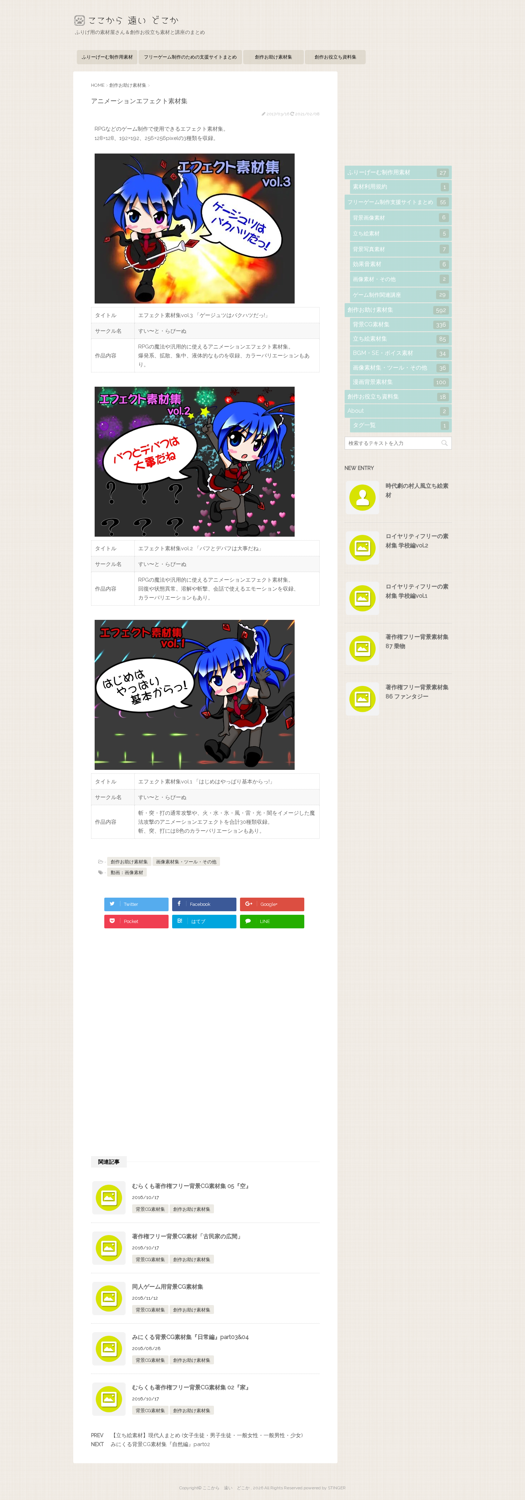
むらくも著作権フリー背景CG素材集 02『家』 (191, 1387)
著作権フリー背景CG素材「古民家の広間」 (187, 1236)
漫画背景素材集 (399, 382)
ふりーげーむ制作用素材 (107, 57)
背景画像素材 (399, 217)
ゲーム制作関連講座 (399, 294)
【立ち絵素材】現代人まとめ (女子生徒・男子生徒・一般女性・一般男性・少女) (207, 1435)
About (397, 411)
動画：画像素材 (127, 872)
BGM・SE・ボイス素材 (399, 353)
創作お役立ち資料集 (335, 57)
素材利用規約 (399, 186)
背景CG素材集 (150, 1209)
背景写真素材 (399, 249)
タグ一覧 (399, 425)
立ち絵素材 (399, 233)
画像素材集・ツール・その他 (186, 861)
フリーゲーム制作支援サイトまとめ (397, 202)
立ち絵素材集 (399, 338)
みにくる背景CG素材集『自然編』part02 (160, 1444)
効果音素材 (399, 264)
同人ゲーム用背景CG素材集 (167, 1286)
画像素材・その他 (399, 279)
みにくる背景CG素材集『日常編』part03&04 (190, 1337)
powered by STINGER (325, 1487)
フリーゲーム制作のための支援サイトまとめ (190, 57)
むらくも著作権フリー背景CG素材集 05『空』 (191, 1186)
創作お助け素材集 (273, 57)
